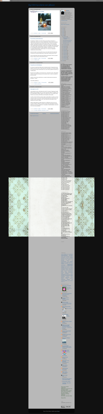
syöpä (71, 275)
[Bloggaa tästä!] (49, 33)
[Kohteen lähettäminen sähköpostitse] (48, 33)
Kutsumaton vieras (65, 350)
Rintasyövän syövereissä (67, 293)
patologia (62, 270)
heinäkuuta (65, 50)
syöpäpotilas (63, 276)
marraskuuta (65, 44)
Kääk (63, 376)
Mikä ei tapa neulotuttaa (65, 24)
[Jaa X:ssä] (50, 33)
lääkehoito (40, 110)
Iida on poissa (64, 369)
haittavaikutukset (64, 255)
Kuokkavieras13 (65, 314)
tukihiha (72, 277)
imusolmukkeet (68, 257)
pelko (64, 270)
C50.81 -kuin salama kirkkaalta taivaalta (66, 325)
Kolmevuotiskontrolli (65, 362)
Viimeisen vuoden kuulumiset (66, 347)
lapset (68, 262)
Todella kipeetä (65, 368)
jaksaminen (63, 258)
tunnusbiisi (71, 278)
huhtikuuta (65, 54)
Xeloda (62, 281)
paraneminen (71, 269)
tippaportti (62, 277)
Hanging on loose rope (66, 334)
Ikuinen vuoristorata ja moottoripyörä (65, 295)
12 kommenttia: (44, 82)
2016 (63, 28)
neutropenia (66, 268)
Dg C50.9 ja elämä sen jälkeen (41, 5)
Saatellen (63, 322)
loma (72, 263)
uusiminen (63, 280)
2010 (63, 60)
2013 (63, 32)
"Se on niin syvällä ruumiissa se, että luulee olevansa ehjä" (66, 303)
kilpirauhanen (63, 259)
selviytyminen (63, 274)
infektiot (35, 59)
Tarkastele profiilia (64, 20)
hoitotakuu (71, 256)
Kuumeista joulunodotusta (36, 38)
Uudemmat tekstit (34, 113)
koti (72, 260)
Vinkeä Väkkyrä (65, 357)
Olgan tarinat (64, 371)
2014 (63, 31)
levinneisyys (66, 263)
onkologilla (63, 269)
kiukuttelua (69, 259)
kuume (71, 261)
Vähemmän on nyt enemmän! (65, 361)
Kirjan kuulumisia (69, 308)
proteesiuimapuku (70, 271)
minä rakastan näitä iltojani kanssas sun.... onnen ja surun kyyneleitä (67, 327)
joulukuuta (65, 36)
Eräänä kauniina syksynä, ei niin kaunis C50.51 (67, 379)
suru (69, 274)
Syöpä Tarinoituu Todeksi (67, 321)
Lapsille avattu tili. (65, 365)
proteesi (65, 271)
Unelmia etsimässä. (68, 351)
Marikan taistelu (65, 302)
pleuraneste (71, 270)
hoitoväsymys (63, 257)
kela (69, 258)
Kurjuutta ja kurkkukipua (36, 65)
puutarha (62, 272)
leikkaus (62, 263)
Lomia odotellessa (65, 372)
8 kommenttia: (43, 58)
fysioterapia (71, 254)
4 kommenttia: (43, 33)
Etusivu (44, 113)
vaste (66, 280)
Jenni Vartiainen (67, 258)
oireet (72, 268)
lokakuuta (65, 46)
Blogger (58, 411)
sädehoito (67, 276)
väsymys (71, 280)
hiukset (62, 256)
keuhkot (71, 258)
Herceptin (36, 110)
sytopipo (71, 274)
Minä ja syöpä (64, 375)
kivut (72, 259)
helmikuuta (65, 57)
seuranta (67, 274)
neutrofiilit (62, 268)
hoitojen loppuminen (67, 256)
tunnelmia (67, 278)
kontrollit (62, 260)
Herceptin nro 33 (34, 89)
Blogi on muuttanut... (68, 316)
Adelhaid (67, 10)
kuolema (68, 261)
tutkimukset (63, 279)
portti (38, 59)
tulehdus (62, 278)
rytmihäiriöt (67, 273)
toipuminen (44, 110)
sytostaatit (63, 275)
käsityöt (62, 262)
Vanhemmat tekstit (54, 113)
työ (72, 279)
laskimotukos (71, 262)
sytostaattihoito (67, 275)
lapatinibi (65, 262)
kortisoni (68, 260)
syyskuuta (65, 47)
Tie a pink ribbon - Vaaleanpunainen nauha (66, 346)
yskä (64, 281)
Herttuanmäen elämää (66, 381)
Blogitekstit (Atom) (35, 115)
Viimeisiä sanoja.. (65, 335)
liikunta (70, 263)
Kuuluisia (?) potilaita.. (65, 299)
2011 (63, 35)
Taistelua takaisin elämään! (65, 298)
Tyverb (47, 110)
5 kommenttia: (43, 108)
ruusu (62, 273)
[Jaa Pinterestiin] (52, 33)
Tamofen (71, 276)
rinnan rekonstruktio (69, 272)
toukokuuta (65, 53)
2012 (63, 34)
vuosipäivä (68, 280)
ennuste (65, 254)
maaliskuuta (65, 56)
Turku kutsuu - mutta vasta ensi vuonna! (69, 288)
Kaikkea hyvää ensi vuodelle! (66, 38)
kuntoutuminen (63, 261)
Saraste (72, 273)
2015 (63, 29)
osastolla (67, 269)
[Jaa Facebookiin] (51, 33)
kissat (66, 259)
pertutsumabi (67, 270)
